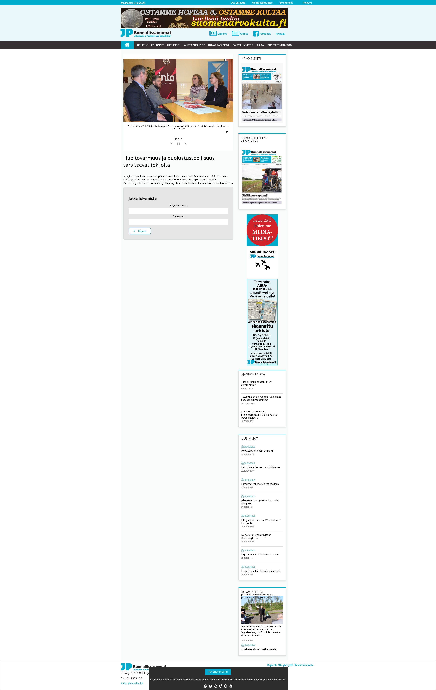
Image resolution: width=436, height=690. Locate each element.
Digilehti (272, 665)
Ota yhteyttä (285, 665)
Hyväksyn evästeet (218, 672)
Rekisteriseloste (304, 665)
